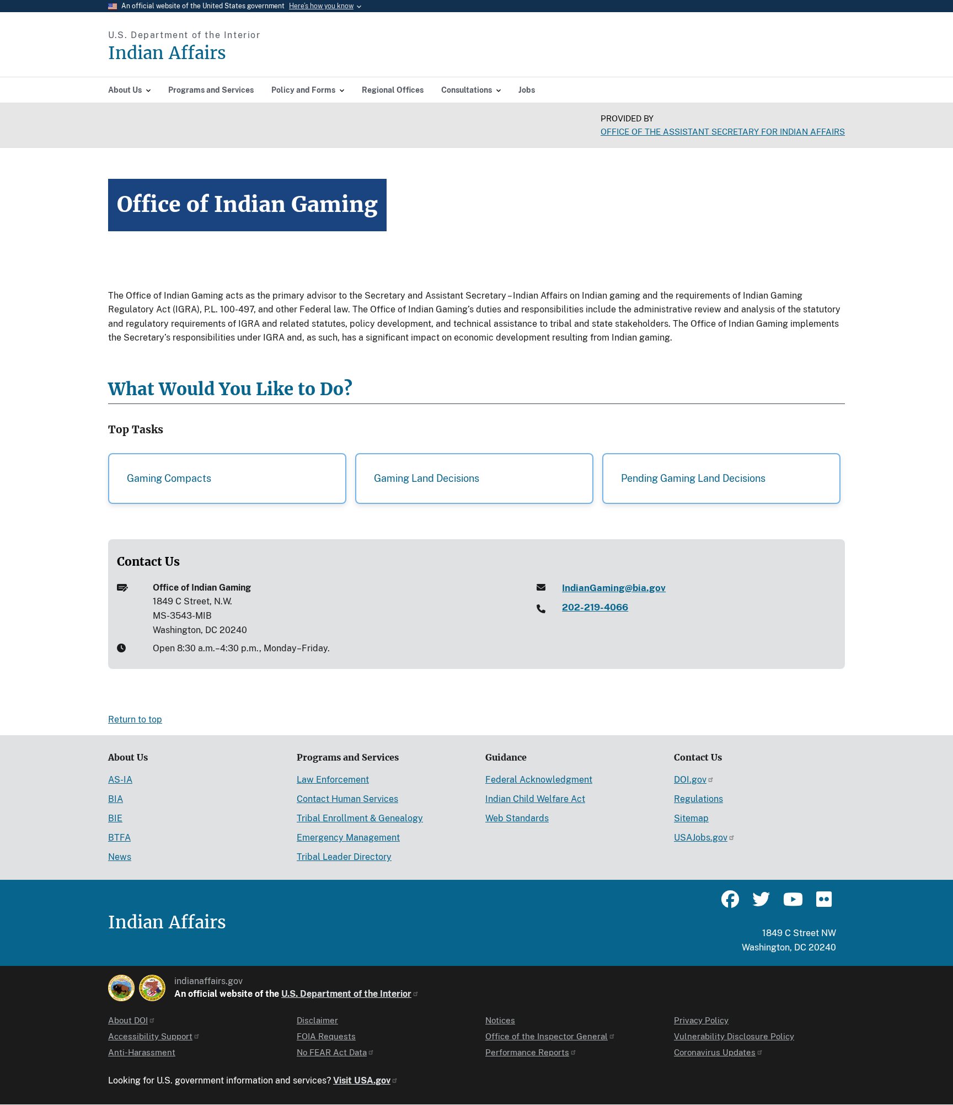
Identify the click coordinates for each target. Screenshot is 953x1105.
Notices (500, 1020)
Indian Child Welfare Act (535, 799)
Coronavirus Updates (715, 1052)
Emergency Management (348, 837)
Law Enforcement (333, 779)
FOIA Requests (326, 1036)
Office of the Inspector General (546, 1036)
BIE (115, 818)
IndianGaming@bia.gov (614, 587)
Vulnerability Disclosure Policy (734, 1036)
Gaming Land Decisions (426, 478)
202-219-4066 (595, 607)
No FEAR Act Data (332, 1052)
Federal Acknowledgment (538, 779)
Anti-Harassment (141, 1052)
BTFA (119, 837)
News (119, 857)
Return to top (135, 719)
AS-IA (120, 779)
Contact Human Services (347, 799)
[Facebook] (730, 904)
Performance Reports (527, 1052)
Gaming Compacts (169, 478)
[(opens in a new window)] (121, 988)
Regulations (698, 799)
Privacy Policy (701, 1020)
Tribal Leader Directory (344, 857)
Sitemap (691, 818)
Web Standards (517, 818)
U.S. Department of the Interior (346, 994)
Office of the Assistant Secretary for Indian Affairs (723, 131)
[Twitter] (761, 904)
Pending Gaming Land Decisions (693, 478)
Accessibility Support (150, 1036)
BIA (115, 799)
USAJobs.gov (700, 837)
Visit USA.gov (361, 1080)
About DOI (128, 1020)
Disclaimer (317, 1020)
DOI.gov (690, 779)
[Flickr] (823, 904)
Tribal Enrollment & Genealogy (360, 818)
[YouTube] (792, 904)
